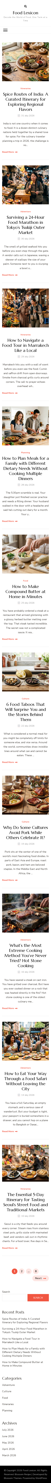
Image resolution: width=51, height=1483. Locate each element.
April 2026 (8, 1449)
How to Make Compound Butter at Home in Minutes (26, 591)
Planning (25, 453)
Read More (8, 152)
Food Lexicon (25, 12)
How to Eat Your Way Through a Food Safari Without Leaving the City (25, 1081)
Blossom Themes (13, 1478)
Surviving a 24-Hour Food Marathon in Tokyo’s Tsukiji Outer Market (25, 225)
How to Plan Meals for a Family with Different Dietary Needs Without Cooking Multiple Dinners (25, 468)
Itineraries (26, 89)
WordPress (41, 1478)
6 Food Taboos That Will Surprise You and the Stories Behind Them (25, 712)
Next (38, 1278)
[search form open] (25, 6)
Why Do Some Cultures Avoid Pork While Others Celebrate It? (25, 832)
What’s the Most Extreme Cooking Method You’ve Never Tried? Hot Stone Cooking (25, 955)
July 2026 (8, 1430)
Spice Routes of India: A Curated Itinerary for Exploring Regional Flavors (25, 102)
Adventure (25, 212)
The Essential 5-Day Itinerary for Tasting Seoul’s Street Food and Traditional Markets (25, 1202)
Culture (25, 699)
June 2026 (8, 1436)
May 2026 (8, 1442)
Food (25, 581)
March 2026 (9, 1455)
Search (6, 1291)
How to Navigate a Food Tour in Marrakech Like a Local (25, 345)
